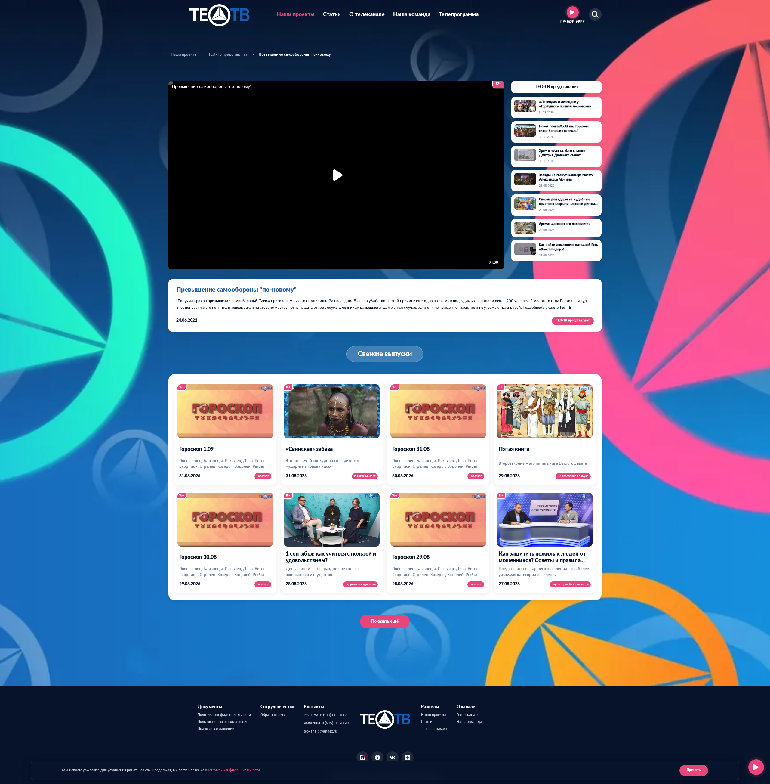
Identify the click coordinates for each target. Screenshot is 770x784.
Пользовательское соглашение (223, 722)
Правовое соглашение (216, 729)
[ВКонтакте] (393, 757)
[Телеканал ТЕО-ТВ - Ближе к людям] (219, 14)
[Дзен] (408, 757)
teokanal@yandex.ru (320, 731)
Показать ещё (385, 621)
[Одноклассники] (377, 757)
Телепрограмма (459, 14)
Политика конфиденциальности (224, 715)
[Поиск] (595, 14)
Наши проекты (296, 14)
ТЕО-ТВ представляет (228, 55)
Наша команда (411, 14)
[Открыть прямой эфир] (756, 767)
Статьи (332, 14)
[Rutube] (362, 757)
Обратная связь (273, 715)
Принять (694, 770)
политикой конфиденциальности (232, 770)
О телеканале (367, 14)
